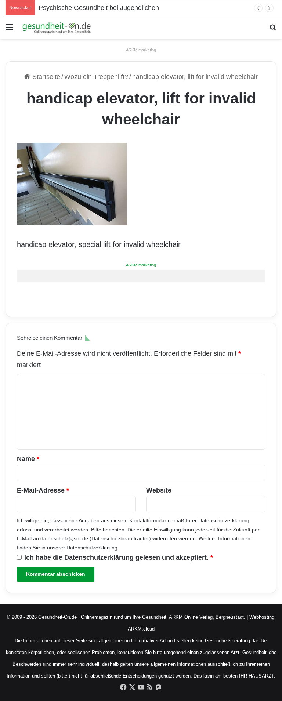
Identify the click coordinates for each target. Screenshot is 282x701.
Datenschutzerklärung (223, 520)
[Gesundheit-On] (57, 27)
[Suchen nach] (272, 30)
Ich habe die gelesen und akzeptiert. (118, 557)
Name (28, 458)
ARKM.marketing (141, 50)
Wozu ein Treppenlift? (96, 76)
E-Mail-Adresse (43, 490)
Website (158, 490)
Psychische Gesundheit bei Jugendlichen (99, 7)
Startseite (45, 76)
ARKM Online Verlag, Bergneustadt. (207, 617)
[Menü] (9, 30)
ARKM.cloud (141, 629)
